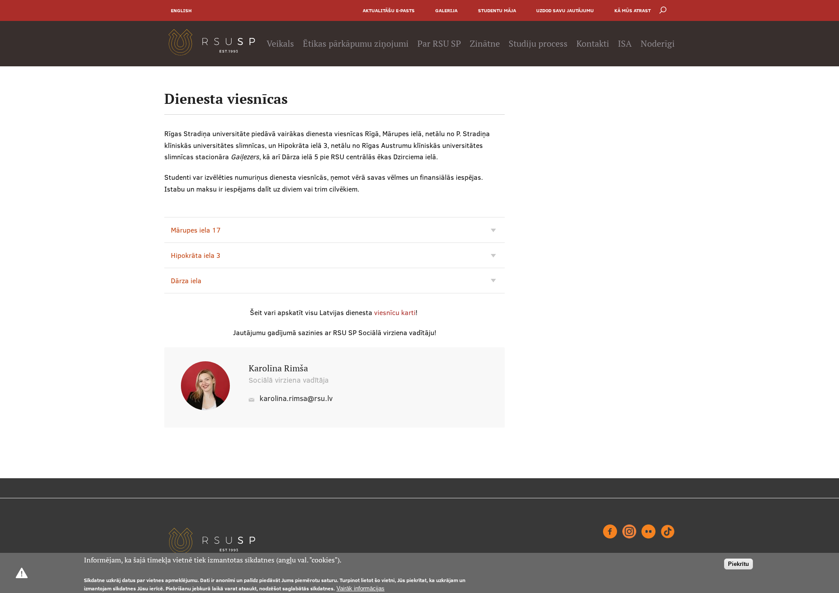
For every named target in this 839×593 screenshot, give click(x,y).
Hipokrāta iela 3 (195, 255)
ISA (625, 43)
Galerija (446, 10)
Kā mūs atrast (632, 10)
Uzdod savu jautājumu (565, 10)
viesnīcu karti (395, 312)
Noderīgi (658, 43)
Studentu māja (497, 10)
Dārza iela (186, 280)
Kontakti (592, 43)
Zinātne (485, 43)
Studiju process (538, 43)
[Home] (211, 44)
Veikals (280, 43)
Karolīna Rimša (278, 368)
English (181, 10)
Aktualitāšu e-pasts (389, 10)
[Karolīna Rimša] (205, 407)
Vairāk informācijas (360, 588)
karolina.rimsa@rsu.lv (296, 398)
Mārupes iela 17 (196, 230)
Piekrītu (738, 564)
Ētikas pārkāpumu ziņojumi (356, 43)
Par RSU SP (439, 43)
